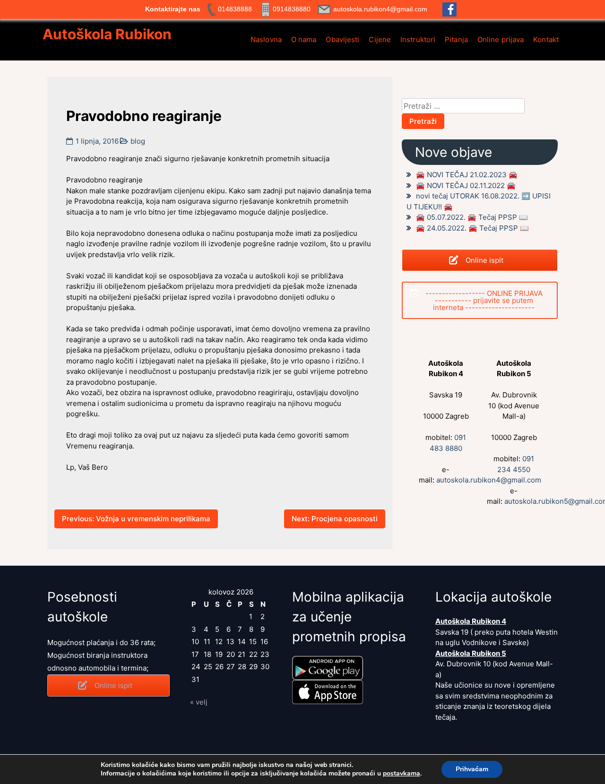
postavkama (401, 773)
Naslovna (266, 39)
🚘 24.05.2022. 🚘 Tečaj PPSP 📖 (472, 228)
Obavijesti (342, 39)
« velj (198, 702)
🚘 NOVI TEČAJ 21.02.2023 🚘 (467, 174)
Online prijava (500, 39)
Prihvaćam (472, 769)
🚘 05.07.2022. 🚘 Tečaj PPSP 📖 (472, 217)
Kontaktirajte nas (172, 9)
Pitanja (456, 39)
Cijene (380, 39)
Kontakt (546, 39)
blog (137, 141)
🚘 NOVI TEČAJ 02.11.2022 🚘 (466, 185)
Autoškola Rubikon (107, 34)
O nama (304, 39)
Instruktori (417, 39)
